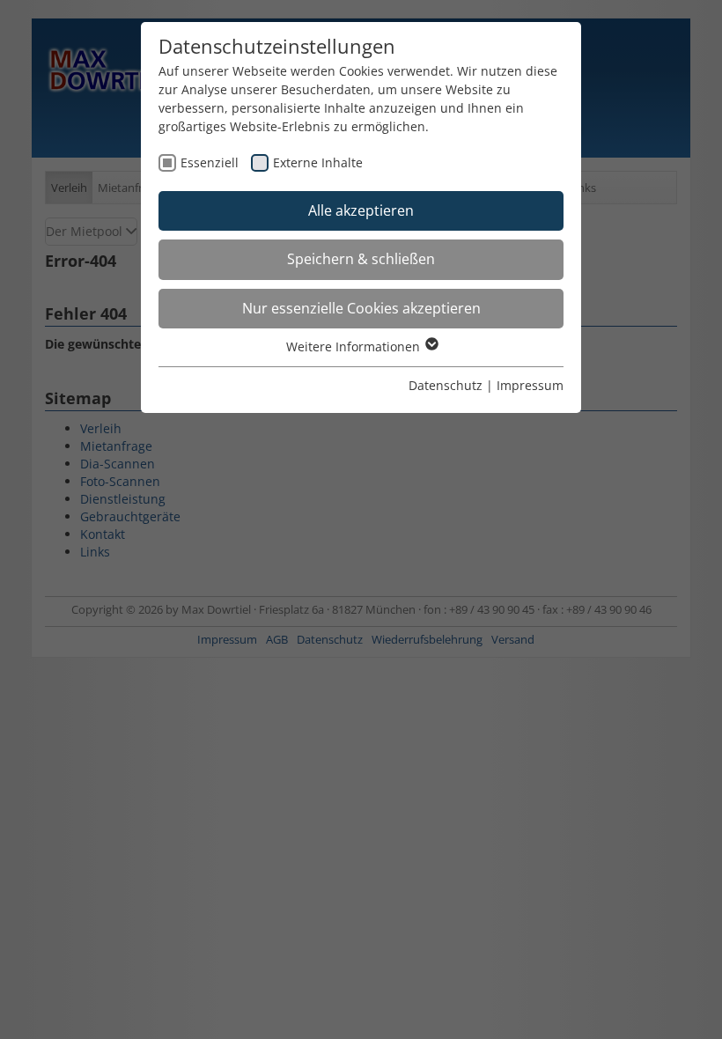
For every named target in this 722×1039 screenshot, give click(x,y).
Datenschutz (446, 385)
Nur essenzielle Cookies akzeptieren (361, 308)
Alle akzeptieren (361, 210)
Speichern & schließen (361, 259)
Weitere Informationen (355, 346)
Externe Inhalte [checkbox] (318, 162)
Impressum (530, 385)
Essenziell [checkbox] (209, 162)
